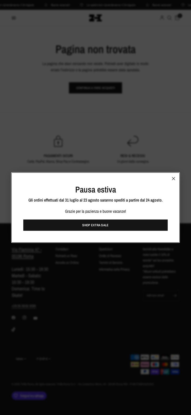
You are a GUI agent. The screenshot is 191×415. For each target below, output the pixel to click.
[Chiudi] (173, 178)
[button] (95, 225)
